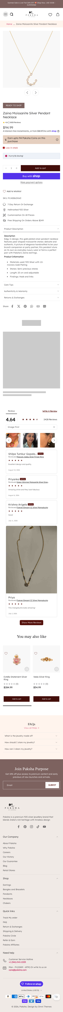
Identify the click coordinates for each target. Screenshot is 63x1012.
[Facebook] (18, 826)
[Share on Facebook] (12, 306)
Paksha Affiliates (11, 944)
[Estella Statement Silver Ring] (16, 659)
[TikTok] (38, 826)
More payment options (31, 182)
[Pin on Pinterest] (25, 306)
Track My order (10, 917)
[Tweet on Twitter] (19, 306)
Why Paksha (9, 847)
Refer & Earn (9, 940)
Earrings (7, 885)
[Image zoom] (31, 59)
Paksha (23, 1006)
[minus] (6, 168)
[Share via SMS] (44, 306)
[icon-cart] (57, 14)
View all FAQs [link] (30, 728)
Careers (6, 852)
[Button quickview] (26, 669)
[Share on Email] (38, 306)
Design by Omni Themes (40, 1006)
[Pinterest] (25, 826)
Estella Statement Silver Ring (15, 678)
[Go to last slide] (27, 92)
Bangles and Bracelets (14, 889)
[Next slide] (35, 92)
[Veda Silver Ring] (46, 659)
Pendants (7, 894)
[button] (40, 168)
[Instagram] (31, 826)
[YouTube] (44, 826)
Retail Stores (9, 870)
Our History (8, 856)
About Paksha (9, 843)
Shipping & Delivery (12, 931)
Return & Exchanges (12, 926)
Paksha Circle (9, 935)
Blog (5, 866)
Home (9, 24)
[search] (11, 14)
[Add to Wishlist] (6, 653)
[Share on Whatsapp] (31, 306)
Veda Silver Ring (41, 677)
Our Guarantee (10, 861)
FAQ (5, 922)
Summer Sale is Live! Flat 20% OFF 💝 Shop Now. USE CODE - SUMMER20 (31, 4)
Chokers (7, 903)
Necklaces (8, 898)
